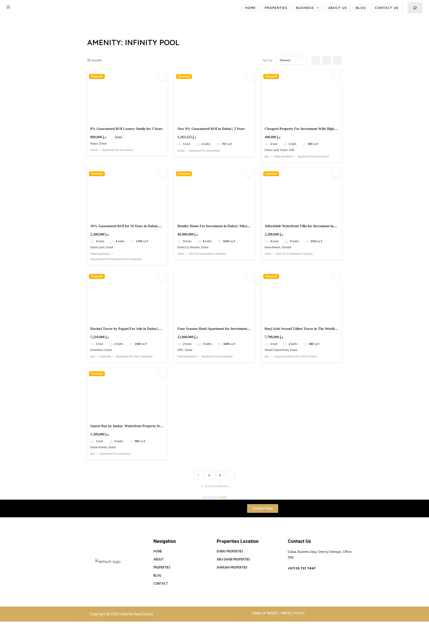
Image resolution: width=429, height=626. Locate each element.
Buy (267, 156)
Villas (180, 253)
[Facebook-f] (102, 556)
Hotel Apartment (283, 156)
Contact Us (387, 8)
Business (305, 8)
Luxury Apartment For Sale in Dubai (295, 356)
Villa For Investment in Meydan (207, 253)
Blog (361, 8)
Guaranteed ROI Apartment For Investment (116, 259)
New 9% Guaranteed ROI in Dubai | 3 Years (211, 129)
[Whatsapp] (113, 556)
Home (250, 8)
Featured (97, 76)
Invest (93, 150)
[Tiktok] (124, 556)
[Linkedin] (92, 556)
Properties (276, 8)
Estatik (222, 497)
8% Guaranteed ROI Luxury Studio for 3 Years (126, 129)
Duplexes (105, 356)
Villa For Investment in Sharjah (294, 253)
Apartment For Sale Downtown (134, 356)
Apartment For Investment (117, 150)
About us (337, 8)
